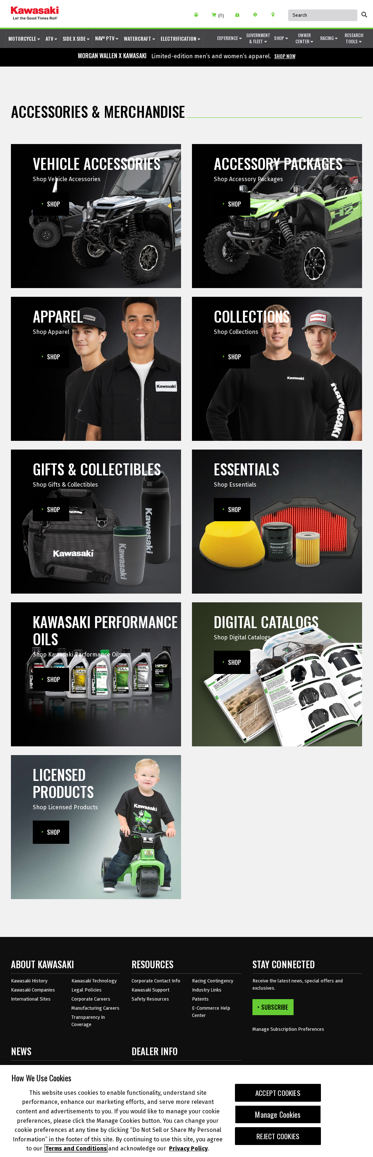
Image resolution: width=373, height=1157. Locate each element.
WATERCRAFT (138, 38)
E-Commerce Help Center (211, 1011)
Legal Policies (86, 990)
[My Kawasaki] (198, 14)
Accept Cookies (278, 1093)
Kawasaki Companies (33, 990)
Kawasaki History (29, 981)
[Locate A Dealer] (275, 14)
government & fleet (258, 38)
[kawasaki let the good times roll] (35, 14)
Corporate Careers (90, 999)
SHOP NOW (284, 56)
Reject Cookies (278, 1136)
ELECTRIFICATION (179, 38)
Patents (200, 999)
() (221, 15)
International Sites (31, 999)
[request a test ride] (257, 14)
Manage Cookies (278, 1114)
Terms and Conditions (76, 1148)
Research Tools (354, 38)
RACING (327, 38)
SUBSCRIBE (274, 1007)
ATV (50, 38)
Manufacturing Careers (95, 1008)
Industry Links (206, 990)
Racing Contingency (212, 981)
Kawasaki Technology (94, 981)
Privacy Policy (188, 1148)
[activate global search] (364, 14)
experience (228, 38)
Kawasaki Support (150, 990)
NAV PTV (105, 38)
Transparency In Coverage (88, 1020)
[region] (186, 1111)
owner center (303, 38)
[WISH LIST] (240, 14)
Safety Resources (150, 999)
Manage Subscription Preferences (288, 1029)
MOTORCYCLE (22, 38)
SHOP (279, 38)
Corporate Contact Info (155, 981)
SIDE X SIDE (75, 38)
